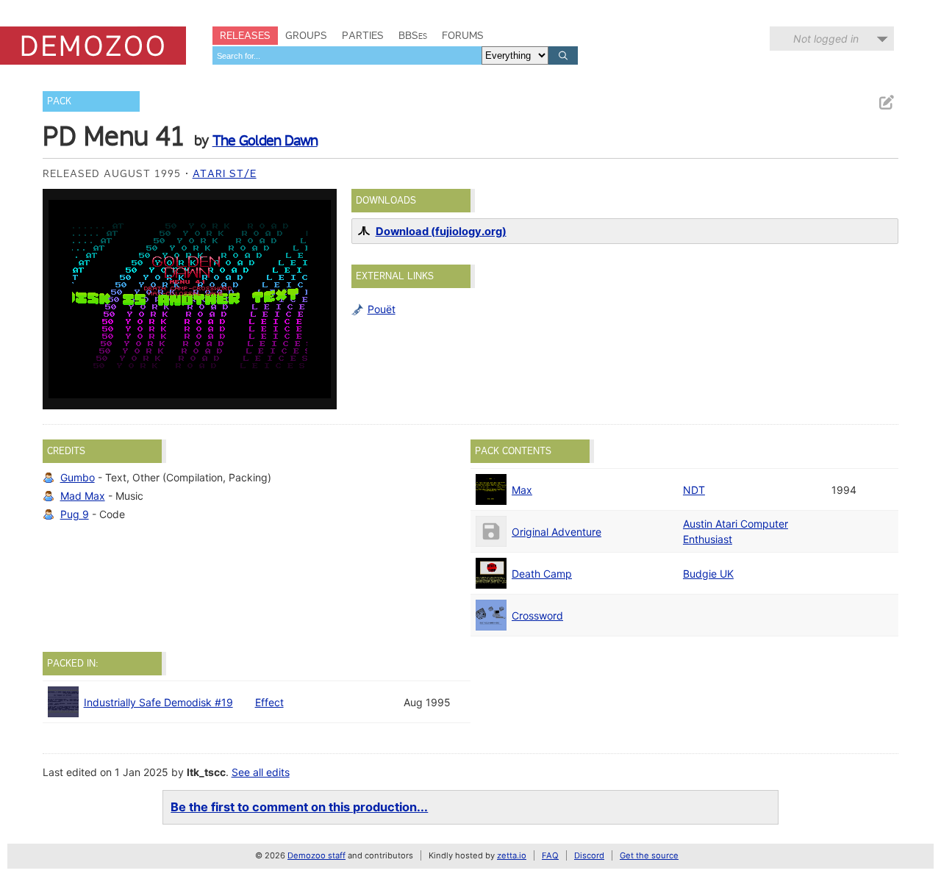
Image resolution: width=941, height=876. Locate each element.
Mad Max (82, 495)
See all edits (261, 772)
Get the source (649, 855)
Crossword (537, 615)
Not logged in (826, 38)
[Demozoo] (93, 45)
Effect (269, 702)
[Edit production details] (885, 102)
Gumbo (77, 477)
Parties (363, 35)
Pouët (382, 309)
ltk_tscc (206, 772)
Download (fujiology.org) (441, 231)
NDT (694, 490)
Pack (59, 101)
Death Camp (542, 573)
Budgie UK (708, 573)
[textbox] (347, 55)
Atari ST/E (225, 173)
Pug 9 (74, 514)
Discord (589, 855)
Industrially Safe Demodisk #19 (158, 702)
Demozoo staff (316, 855)
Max (522, 490)
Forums (463, 35)
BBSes (412, 35)
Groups (306, 35)
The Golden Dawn (265, 140)
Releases (245, 35)
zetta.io (511, 855)
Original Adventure (556, 531)
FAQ (550, 855)
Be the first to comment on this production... (299, 807)
